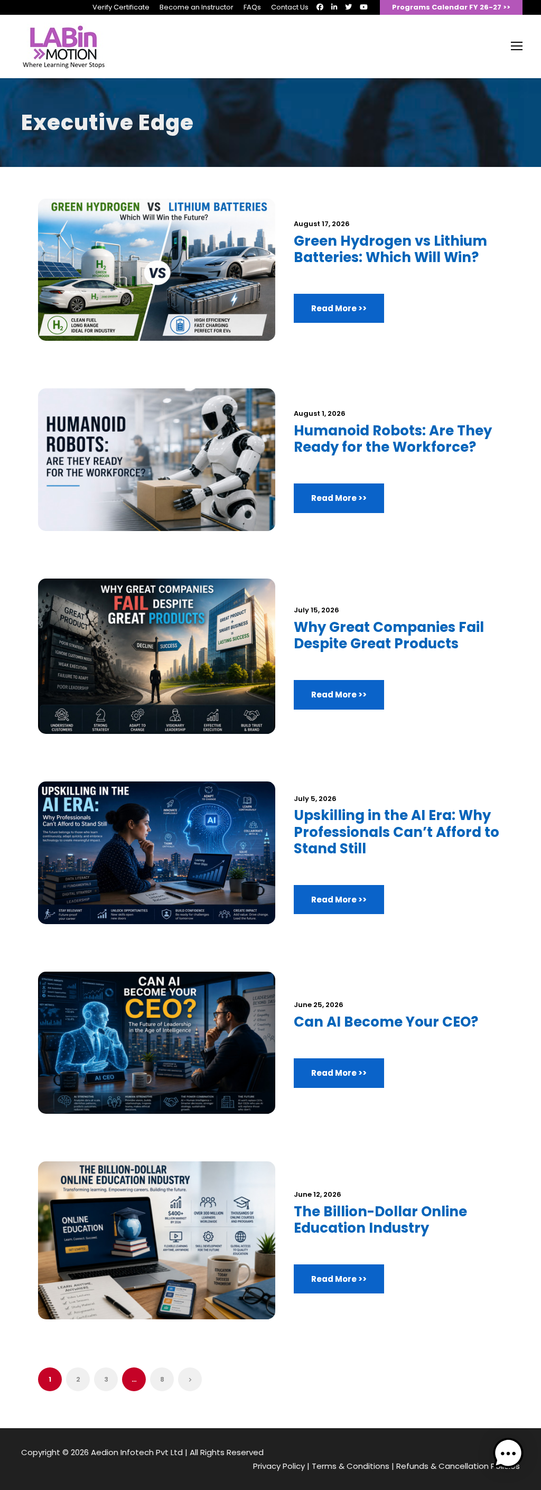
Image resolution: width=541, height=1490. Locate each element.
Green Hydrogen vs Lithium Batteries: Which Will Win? (390, 249)
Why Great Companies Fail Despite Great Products (389, 635)
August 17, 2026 (322, 224)
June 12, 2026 (317, 1194)
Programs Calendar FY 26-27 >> (451, 7)
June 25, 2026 (318, 1005)
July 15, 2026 (316, 610)
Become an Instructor (197, 7)
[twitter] (348, 7)
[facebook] (319, 7)
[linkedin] (334, 7)
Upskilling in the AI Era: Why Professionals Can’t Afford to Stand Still (396, 832)
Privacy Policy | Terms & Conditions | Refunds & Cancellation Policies (386, 1466)
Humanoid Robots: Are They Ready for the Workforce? (393, 439)
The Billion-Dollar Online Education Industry (380, 1219)
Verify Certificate (121, 7)
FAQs (252, 7)
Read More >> (339, 308)
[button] (508, 1456)
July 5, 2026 (315, 799)
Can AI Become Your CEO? (386, 1021)
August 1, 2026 (320, 413)
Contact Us (290, 7)
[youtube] (364, 7)
